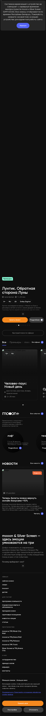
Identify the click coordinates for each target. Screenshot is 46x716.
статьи (5, 622)
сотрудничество (9, 660)
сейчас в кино (8, 581)
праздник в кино (9, 611)
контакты (6, 671)
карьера (5, 667)
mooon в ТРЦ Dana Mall (12, 637)
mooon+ (5, 588)
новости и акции (9, 618)
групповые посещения (11, 615)
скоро (4, 585)
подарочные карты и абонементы (11, 606)
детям (4, 592)
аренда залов (8, 663)
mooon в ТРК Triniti (10, 645)
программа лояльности (12, 601)
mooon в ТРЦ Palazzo (11, 641)
